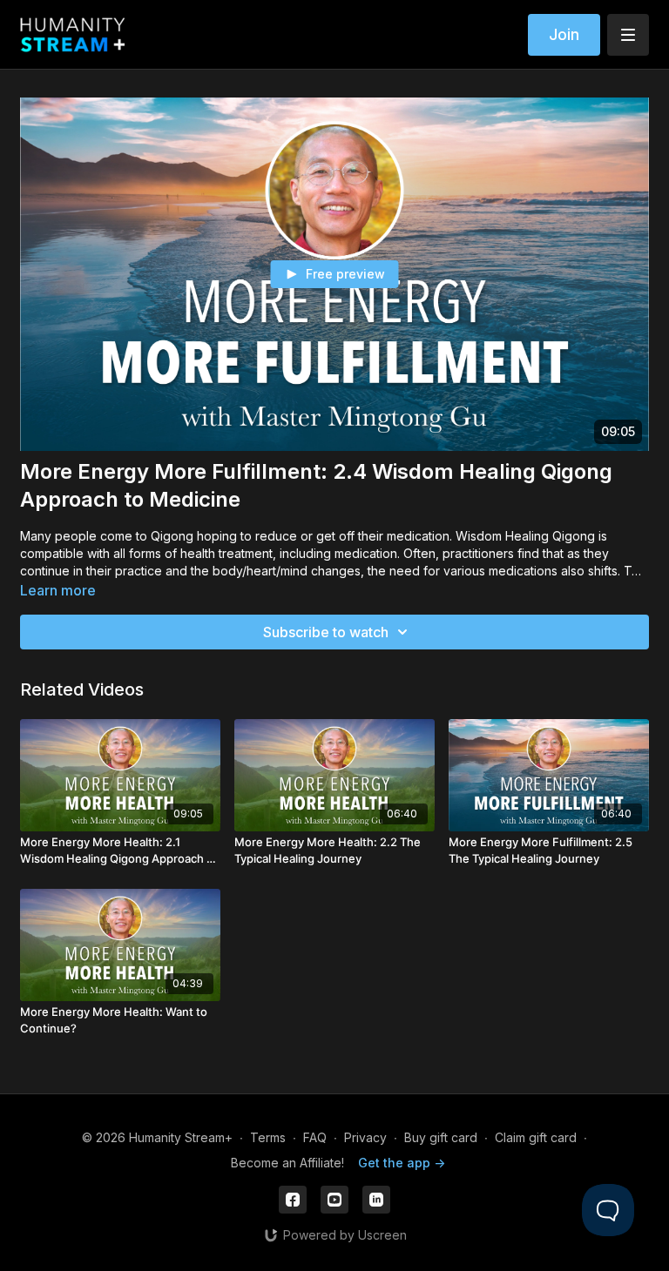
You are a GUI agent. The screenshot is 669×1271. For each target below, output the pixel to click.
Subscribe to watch (326, 632)
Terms (268, 1137)
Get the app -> (401, 1162)
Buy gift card (440, 1137)
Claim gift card (536, 1137)
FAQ (315, 1137)
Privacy (365, 1137)
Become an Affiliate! (287, 1162)
